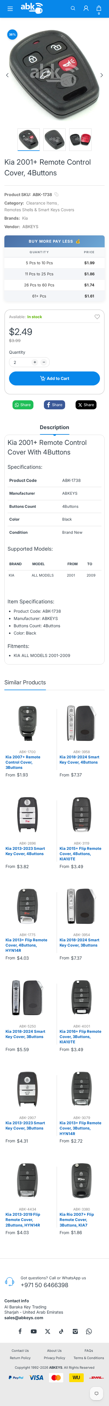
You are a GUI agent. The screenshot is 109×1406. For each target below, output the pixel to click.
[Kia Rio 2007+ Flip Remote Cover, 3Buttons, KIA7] (81, 1181)
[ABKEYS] (32, 13)
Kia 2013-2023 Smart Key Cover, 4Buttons (25, 851)
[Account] (86, 9)
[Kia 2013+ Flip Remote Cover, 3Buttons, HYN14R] (81, 1089)
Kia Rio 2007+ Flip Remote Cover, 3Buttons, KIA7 (77, 1219)
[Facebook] (20, 1331)
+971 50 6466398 (44, 1284)
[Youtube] (34, 1331)
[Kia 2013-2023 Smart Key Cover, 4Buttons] (27, 815)
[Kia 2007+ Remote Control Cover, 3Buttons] (27, 723)
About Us (54, 1351)
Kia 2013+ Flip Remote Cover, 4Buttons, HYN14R (26, 945)
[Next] (102, 75)
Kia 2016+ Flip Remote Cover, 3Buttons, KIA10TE (80, 1036)
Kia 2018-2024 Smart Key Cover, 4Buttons (79, 759)
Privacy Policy (54, 1358)
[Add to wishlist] (97, 317)
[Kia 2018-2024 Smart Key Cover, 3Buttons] (81, 906)
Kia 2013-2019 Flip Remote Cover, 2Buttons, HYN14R (23, 1219)
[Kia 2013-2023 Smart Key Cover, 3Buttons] (27, 1089)
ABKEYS (55, 1368)
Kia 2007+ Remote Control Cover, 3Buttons (23, 762)
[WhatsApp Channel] (89, 1331)
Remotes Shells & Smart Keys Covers (39, 209)
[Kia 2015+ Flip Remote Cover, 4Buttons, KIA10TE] (81, 815)
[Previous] (7, 75)
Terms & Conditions (89, 1358)
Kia (25, 218)
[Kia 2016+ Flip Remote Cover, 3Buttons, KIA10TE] (81, 998)
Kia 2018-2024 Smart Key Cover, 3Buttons (79, 942)
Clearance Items (41, 202)
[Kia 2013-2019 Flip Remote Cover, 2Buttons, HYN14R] (27, 1181)
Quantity (17, 352)
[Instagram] (75, 1331)
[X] (48, 1331)
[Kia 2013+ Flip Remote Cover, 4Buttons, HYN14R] (27, 906)
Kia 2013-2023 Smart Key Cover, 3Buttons (25, 1125)
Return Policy (20, 1358)
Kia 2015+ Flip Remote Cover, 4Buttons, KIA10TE (80, 853)
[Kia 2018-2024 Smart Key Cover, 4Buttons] (81, 723)
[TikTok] (61, 1331)
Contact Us (20, 1351)
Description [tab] (54, 427)
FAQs (89, 1351)
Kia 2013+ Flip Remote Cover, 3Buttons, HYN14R (80, 1128)
